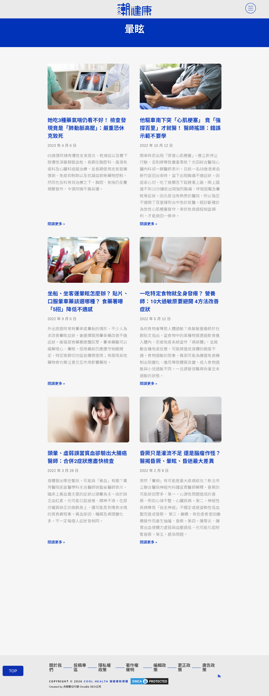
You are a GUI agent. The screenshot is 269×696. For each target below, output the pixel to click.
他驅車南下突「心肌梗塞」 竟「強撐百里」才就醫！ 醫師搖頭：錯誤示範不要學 (180, 128)
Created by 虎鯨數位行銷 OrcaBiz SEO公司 (75, 686)
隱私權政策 (104, 667)
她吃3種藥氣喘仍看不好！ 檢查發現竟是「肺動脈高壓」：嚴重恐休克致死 (87, 128)
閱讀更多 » (56, 223)
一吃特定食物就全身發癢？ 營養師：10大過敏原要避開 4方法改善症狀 (179, 301)
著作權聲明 (132, 667)
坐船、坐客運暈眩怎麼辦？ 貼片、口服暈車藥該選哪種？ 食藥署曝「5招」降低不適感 (88, 301)
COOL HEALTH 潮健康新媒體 (106, 681)
